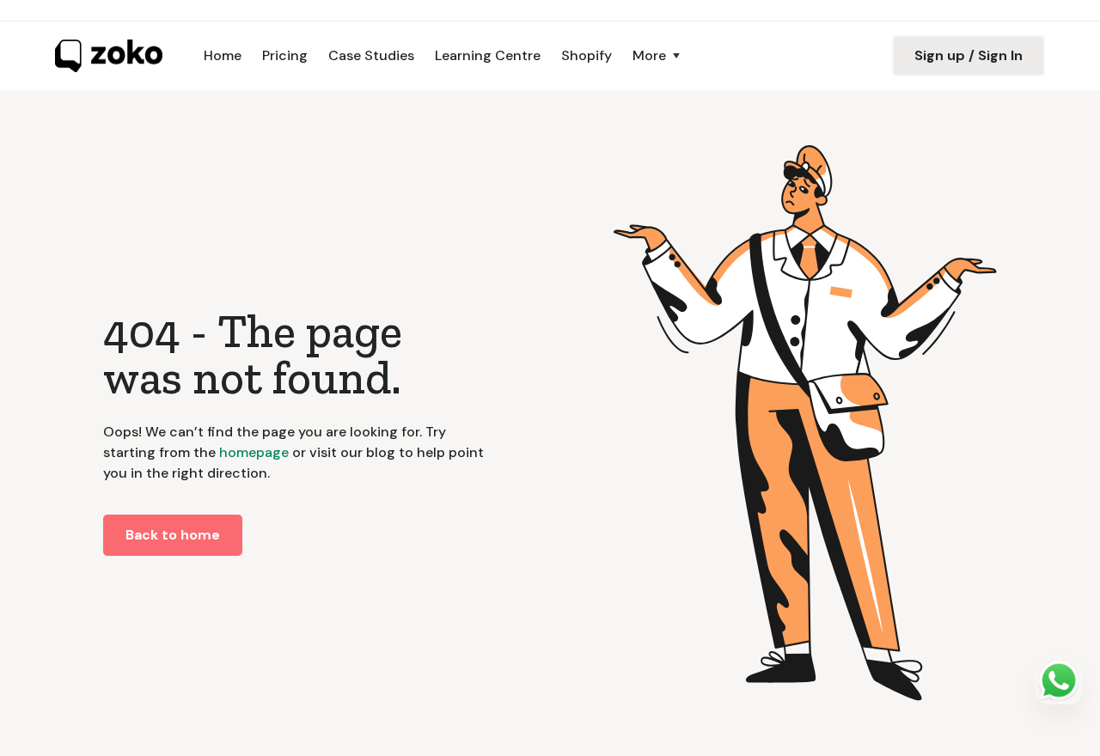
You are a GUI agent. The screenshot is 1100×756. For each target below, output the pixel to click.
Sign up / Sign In (968, 55)
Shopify (586, 55)
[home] (108, 56)
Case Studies (371, 55)
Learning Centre (488, 55)
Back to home (172, 535)
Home (222, 55)
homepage (252, 452)
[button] (658, 56)
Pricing (285, 55)
